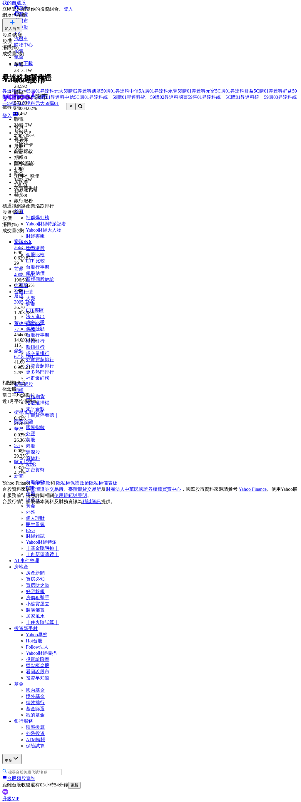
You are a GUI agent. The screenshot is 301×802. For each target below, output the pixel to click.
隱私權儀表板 (103, 482)
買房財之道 (37, 585)
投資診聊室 (37, 659)
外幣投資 (35, 733)
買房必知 (35, 579)
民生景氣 (35, 524)
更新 (74, 785)
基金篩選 (35, 708)
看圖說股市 (37, 671)
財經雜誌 (35, 535)
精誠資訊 (91, 501)
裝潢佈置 (35, 609)
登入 (68, 8)
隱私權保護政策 (72, 482)
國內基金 (35, 690)
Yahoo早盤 (36, 634)
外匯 (30, 512)
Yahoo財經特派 (41, 542)
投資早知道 (37, 677)
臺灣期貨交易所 (84, 489)
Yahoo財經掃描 (41, 653)
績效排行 (35, 702)
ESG (30, 530)
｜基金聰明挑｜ (42, 548)
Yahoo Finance (253, 489)
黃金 (30, 505)
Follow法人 (37, 646)
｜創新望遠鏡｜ (42, 554)
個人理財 (35, 518)
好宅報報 (35, 591)
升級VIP (10, 798)
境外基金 (35, 696)
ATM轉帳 (35, 739)
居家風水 (35, 616)
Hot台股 (34, 640)
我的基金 (35, 714)
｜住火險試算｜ (42, 622)
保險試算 (35, 745)
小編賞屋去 (37, 603)
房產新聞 (35, 572)
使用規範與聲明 (70, 495)
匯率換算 (35, 727)
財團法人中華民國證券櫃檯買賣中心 (143, 489)
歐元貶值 (23, 461)
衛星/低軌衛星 (29, 412)
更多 (8, 760)
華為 (19, 428)
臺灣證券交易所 (47, 489)
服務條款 (40, 482)
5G (17, 445)
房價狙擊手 (37, 597)
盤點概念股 (37, 665)
